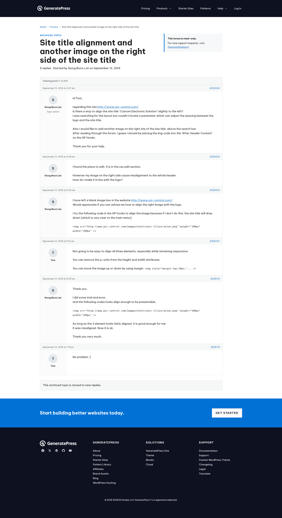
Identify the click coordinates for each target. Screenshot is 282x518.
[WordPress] (57, 451)
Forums (54, 26)
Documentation (208, 450)
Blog (95, 478)
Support (204, 455)
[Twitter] (50, 451)
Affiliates (98, 469)
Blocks (150, 459)
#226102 (215, 278)
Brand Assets (101, 473)
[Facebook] (43, 451)
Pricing (145, 8)
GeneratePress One (157, 450)
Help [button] (220, 8)
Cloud (149, 464)
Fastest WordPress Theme (214, 459)
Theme (150, 455)
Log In (237, 8)
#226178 (215, 347)
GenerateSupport (178, 47)
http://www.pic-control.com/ (118, 107)
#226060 (215, 88)
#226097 (215, 241)
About (96, 450)
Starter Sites (186, 8)
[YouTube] (70, 451)
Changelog (205, 464)
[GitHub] (63, 451)
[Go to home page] (53, 10)
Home (43, 26)
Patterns (205, 8)
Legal (202, 469)
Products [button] (162, 8)
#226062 (215, 156)
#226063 (215, 190)
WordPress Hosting (104, 482)
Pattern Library (102, 464)
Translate (204, 473)
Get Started (227, 413)
